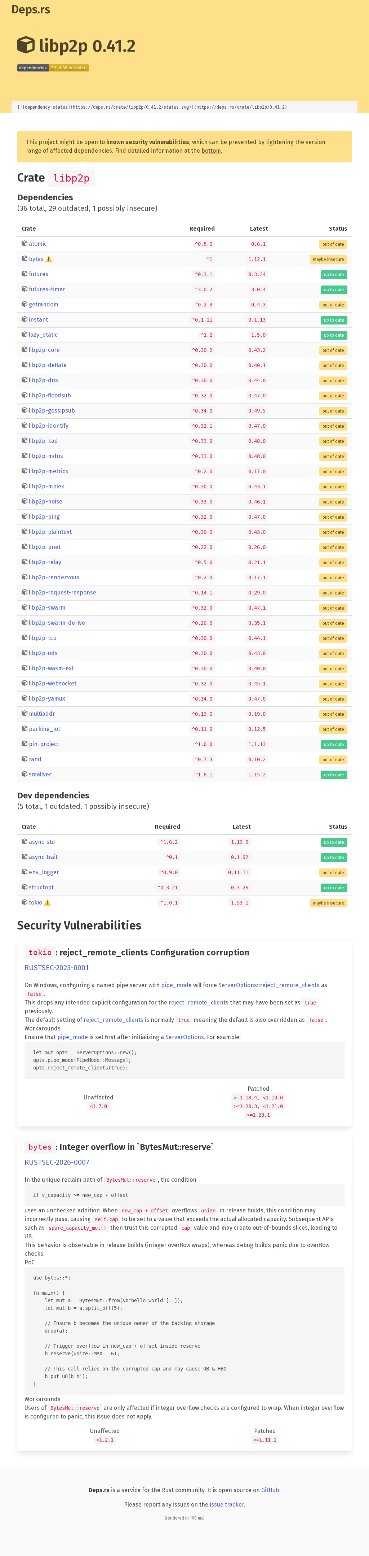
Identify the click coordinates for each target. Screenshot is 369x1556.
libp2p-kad (43, 440)
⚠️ (48, 259)
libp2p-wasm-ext (51, 668)
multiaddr (42, 713)
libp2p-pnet (45, 547)
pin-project (44, 744)
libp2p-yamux (47, 698)
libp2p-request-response (62, 592)
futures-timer (47, 289)
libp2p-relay (45, 562)
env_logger (44, 872)
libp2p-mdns (46, 456)
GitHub (270, 1490)
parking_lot (44, 728)
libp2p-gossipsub (52, 410)
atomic (38, 243)
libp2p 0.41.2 (85, 45)
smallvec (40, 774)
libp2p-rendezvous (54, 577)
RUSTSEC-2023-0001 (57, 967)
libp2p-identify (48, 425)
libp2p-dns (43, 380)
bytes (36, 259)
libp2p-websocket (52, 683)
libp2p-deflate (48, 365)
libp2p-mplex (46, 486)
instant (38, 319)
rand (35, 759)
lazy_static (43, 334)
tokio (35, 902)
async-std (42, 841)
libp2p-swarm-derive (57, 622)
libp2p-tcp (43, 638)
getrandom (43, 304)
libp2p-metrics (48, 471)
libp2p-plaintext (50, 531)
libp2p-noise (45, 501)
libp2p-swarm (47, 607)
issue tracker (227, 1504)
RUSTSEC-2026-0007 (57, 1162)
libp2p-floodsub (50, 395)
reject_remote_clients (290, 985)
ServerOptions (237, 985)
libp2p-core (44, 349)
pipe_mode (176, 985)
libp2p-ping (44, 516)
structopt (41, 887)
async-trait (43, 857)
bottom (211, 150)
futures (38, 274)
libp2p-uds (43, 653)
